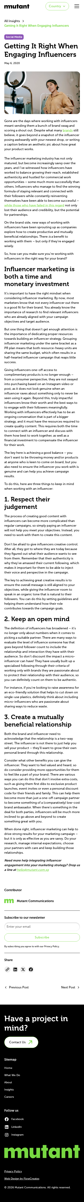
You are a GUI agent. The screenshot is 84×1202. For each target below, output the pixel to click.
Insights (9, 1089)
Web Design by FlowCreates (21, 1178)
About (8, 1082)
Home (8, 1067)
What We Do (12, 1075)
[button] (57, 6)
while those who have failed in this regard (34, 205)
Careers (9, 1096)
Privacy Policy (13, 1171)
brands (68, 130)
